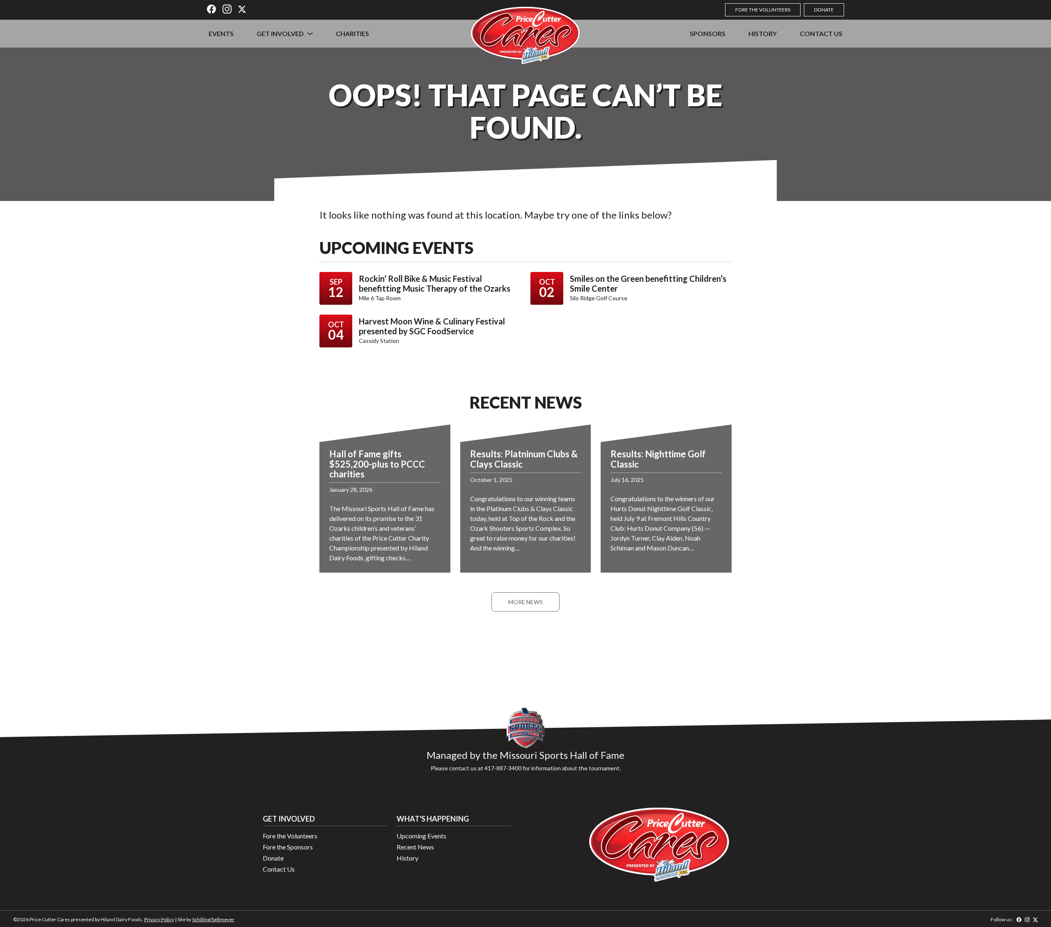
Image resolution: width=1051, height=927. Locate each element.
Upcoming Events (421, 836)
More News (525, 601)
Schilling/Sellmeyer (213, 919)
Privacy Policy (159, 919)
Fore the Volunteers (762, 10)
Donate (824, 10)
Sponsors (707, 33)
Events (221, 33)
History (762, 33)
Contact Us (821, 33)
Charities (352, 33)
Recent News (415, 847)
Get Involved (280, 33)
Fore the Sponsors (288, 847)
